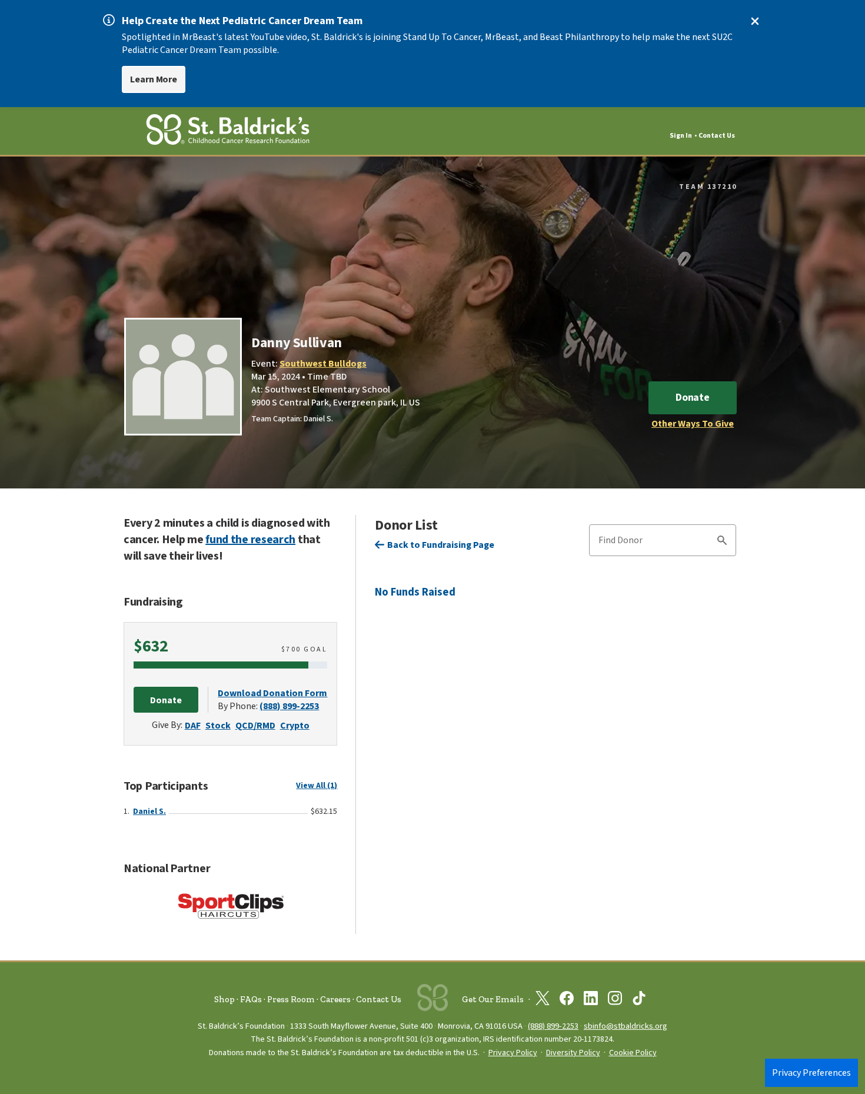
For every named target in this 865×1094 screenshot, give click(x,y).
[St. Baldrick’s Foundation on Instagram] (615, 1000)
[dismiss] (755, 21)
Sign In (681, 136)
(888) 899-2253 (289, 706)
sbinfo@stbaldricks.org (625, 1026)
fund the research (250, 539)
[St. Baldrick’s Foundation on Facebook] (567, 1000)
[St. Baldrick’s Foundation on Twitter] (542, 1000)
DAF (193, 725)
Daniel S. (149, 811)
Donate (693, 397)
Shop (224, 999)
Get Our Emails (493, 999)
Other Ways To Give (692, 423)
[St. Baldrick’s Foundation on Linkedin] (591, 1000)
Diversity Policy (573, 1053)
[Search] (722, 542)
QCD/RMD (255, 725)
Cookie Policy (633, 1053)
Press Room (291, 999)
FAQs (251, 999)
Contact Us (716, 136)
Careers (335, 999)
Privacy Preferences (811, 1072)
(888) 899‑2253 (553, 1026)
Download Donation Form (272, 693)
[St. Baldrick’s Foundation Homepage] (228, 131)
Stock (218, 725)
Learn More (153, 79)
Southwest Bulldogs (323, 363)
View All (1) (316, 785)
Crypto (295, 725)
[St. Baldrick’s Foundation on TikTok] (639, 1000)
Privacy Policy (512, 1053)
